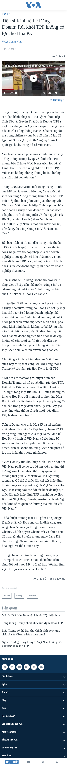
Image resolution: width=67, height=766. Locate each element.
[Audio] (43, 762)
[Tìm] (57, 762)
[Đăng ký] (41, 667)
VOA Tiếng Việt (12, 42)
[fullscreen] (62, 93)
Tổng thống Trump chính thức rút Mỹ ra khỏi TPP (31, 66)
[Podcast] (34, 667)
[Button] (58, 56)
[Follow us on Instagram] (27, 667)
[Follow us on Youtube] (19, 667)
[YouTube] (29, 762)
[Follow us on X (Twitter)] (12, 667)
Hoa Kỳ (6, 14)
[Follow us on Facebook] (5, 667)
